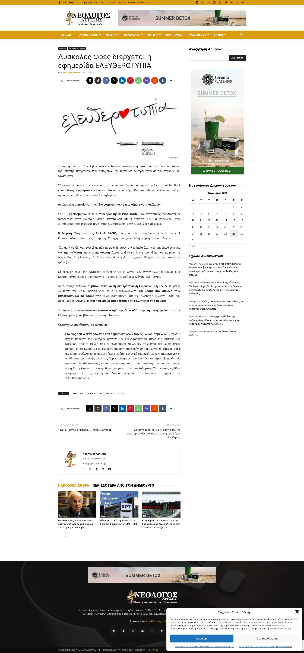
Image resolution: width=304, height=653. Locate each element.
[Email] (89, 80)
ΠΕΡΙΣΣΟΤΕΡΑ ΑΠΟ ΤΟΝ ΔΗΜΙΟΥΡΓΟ (123, 485)
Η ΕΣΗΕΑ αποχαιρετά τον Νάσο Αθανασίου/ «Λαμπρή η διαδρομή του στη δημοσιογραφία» (75, 524)
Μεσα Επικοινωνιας (77, 48)
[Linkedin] (220, 2)
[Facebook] (202, 2)
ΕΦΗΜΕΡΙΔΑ (77, 393)
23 (241, 227)
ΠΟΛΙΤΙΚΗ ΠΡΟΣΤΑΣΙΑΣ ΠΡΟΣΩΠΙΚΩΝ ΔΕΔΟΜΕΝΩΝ (265, 646)
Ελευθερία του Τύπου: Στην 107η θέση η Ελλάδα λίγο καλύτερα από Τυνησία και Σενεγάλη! (161, 524)
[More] (171, 80)
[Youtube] (243, 2)
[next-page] (66, 534)
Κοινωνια (105, 516)
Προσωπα (63, 516)
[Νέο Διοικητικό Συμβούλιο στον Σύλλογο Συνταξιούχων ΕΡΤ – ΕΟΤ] (119, 504)
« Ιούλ (192, 245)
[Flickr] (208, 2)
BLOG (112, 2)
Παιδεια (153, 34)
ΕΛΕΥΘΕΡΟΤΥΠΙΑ (94, 393)
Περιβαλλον (132, 34)
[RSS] (231, 2)
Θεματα (111, 34)
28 (225, 233)
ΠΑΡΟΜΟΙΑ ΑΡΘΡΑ (73, 485)
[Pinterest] (226, 2)
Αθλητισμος (197, 34)
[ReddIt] (154, 80)
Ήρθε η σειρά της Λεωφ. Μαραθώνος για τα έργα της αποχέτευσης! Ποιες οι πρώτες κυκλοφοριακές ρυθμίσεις (216, 305)
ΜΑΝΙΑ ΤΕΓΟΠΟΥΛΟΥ (116, 393)
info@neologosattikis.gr (160, 621)
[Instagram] (214, 2)
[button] (297, 612)
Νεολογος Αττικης (71, 72)
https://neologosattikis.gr (94, 458)
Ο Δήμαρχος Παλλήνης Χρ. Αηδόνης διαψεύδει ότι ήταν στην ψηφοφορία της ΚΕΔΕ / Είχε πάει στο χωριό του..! (215, 320)
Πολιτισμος (174, 34)
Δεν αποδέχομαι (267, 638)
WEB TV (121, 2)
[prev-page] (60, 534)
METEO (131, 2)
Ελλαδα (146, 516)
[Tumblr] (162, 80)
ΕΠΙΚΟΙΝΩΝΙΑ (144, 2)
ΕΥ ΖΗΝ (218, 34)
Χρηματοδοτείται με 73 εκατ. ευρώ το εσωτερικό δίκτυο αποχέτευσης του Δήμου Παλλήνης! (153, 433)
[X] (237, 2)
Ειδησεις (66, 34)
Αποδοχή (202, 638)
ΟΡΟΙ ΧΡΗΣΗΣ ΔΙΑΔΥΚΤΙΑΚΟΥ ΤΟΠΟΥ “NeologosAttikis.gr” (204, 646)
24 (193, 233)
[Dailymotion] (197, 2)
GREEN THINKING (161, 649)
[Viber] (146, 80)
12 (209, 220)
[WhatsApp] (138, 80)
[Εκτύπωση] (98, 80)
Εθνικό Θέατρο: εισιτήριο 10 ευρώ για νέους (84, 429)
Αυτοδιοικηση (88, 34)
